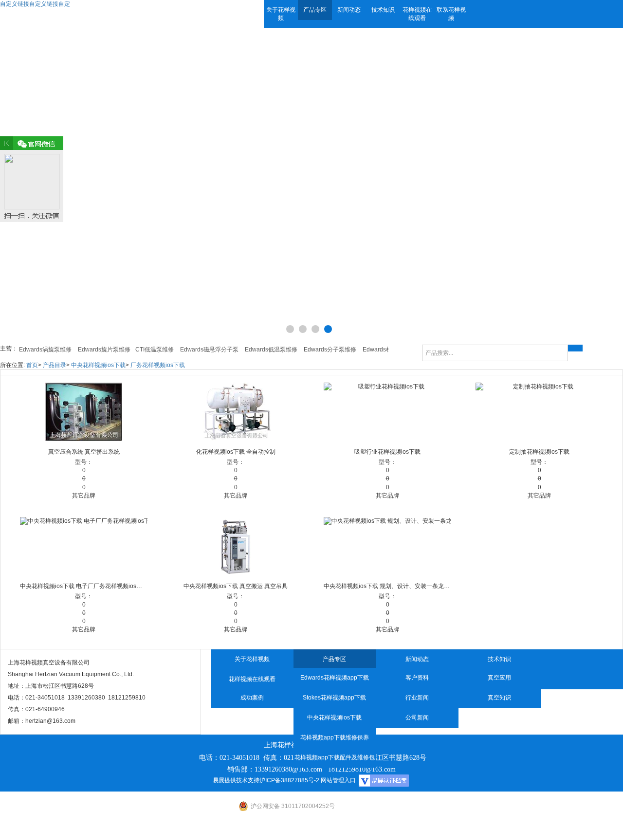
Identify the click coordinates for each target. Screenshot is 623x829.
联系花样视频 (451, 13)
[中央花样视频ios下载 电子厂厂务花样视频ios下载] (83, 546)
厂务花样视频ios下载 (157, 365)
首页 (32, 365)
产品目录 (54, 365)
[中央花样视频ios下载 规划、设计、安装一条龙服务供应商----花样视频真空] (387, 546)
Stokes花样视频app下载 (334, 697)
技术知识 (383, 9)
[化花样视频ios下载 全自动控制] (235, 412)
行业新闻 (417, 697)
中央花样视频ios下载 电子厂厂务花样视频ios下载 (83, 586)
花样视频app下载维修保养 (334, 737)
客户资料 (417, 677)
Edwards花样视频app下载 (334, 677)
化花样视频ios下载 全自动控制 (235, 451)
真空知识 (499, 697)
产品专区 (315, 9)
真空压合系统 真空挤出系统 (84, 451)
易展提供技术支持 (236, 780)
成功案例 (252, 697)
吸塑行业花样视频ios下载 (387, 451)
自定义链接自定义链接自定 (35, 3)
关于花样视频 (280, 13)
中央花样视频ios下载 (98, 365)
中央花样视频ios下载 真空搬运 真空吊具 (235, 586)
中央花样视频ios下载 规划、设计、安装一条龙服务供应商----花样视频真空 (387, 586)
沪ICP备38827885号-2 (289, 780)
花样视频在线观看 (417, 13)
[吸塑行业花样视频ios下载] (387, 412)
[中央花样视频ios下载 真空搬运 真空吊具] (235, 546)
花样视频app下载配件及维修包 (334, 757)
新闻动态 (349, 9)
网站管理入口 (338, 780)
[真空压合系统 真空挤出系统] (83, 412)
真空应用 (499, 677)
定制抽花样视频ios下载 (539, 451)
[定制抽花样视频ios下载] (539, 412)
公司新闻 (417, 717)
